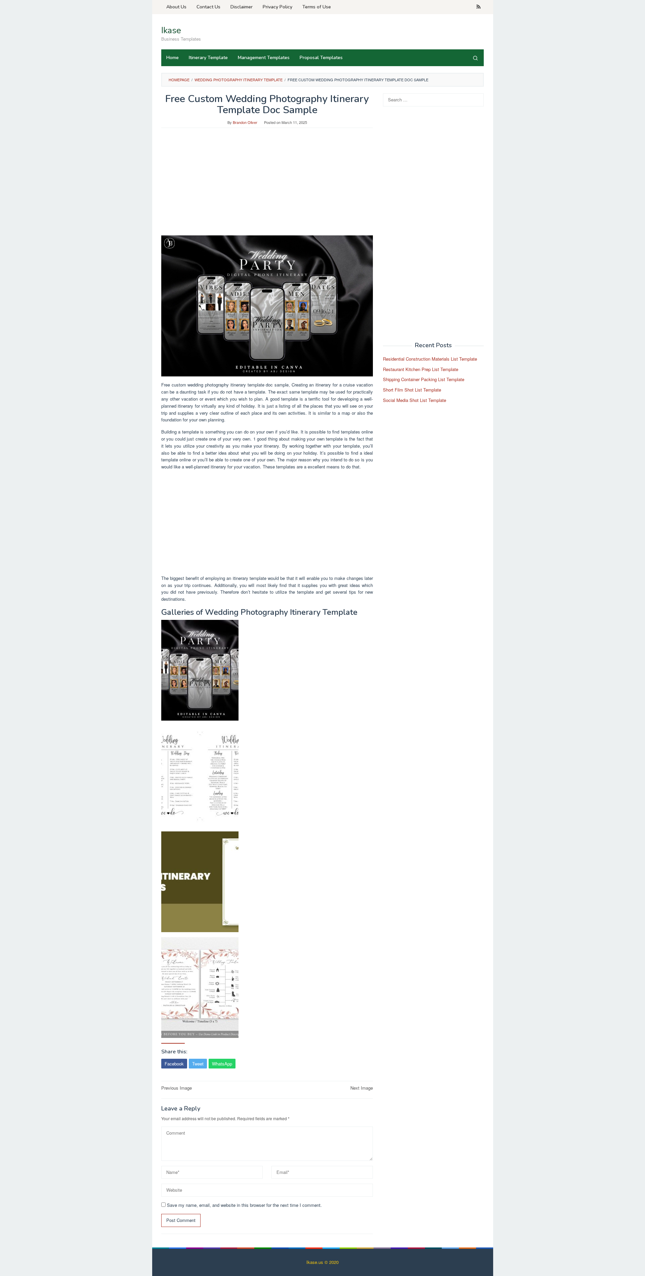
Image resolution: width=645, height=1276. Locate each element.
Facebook (174, 1063)
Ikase (171, 30)
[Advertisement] (267, 185)
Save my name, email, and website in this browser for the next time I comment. (244, 1205)
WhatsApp (222, 1063)
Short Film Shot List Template (412, 390)
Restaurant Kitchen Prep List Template (420, 369)
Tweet (198, 1063)
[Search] (475, 57)
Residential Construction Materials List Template (430, 359)
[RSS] (478, 7)
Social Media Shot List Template (414, 400)
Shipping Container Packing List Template (423, 379)
